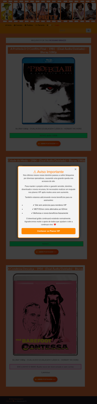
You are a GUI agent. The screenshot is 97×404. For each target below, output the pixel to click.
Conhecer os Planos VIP (48, 231)
